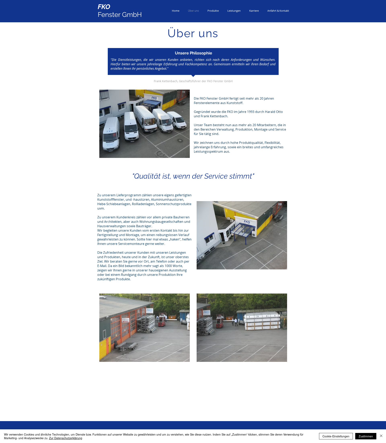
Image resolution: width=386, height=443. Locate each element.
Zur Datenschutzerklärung (65, 438)
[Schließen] (381, 436)
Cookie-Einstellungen (335, 436)
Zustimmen (366, 436)
